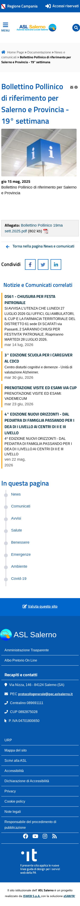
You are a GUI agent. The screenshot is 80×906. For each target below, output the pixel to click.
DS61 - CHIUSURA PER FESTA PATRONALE (29, 299)
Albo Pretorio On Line (20, 660)
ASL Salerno (35, 634)
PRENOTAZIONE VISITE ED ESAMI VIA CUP (40, 387)
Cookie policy (14, 801)
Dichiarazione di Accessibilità (26, 781)
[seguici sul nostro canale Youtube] (35, 836)
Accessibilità (14, 771)
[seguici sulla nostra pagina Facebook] (25, 836)
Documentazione (39, 52)
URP (8, 740)
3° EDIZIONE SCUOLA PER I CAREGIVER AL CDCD (38, 358)
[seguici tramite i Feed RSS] (54, 836)
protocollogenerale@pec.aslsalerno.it (45, 693)
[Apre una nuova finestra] (30, 264)
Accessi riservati (65, 6)
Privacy (10, 791)
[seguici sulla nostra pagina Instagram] (45, 836)
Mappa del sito (15, 750)
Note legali (12, 811)
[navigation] (5, 28)
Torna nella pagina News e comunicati (43, 246)
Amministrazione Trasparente (26, 650)
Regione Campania (22, 6)
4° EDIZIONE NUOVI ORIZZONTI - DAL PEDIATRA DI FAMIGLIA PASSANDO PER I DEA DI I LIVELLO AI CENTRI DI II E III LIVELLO (39, 423)
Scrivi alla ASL (15, 760)
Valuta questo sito (43, 606)
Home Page (15, 52)
